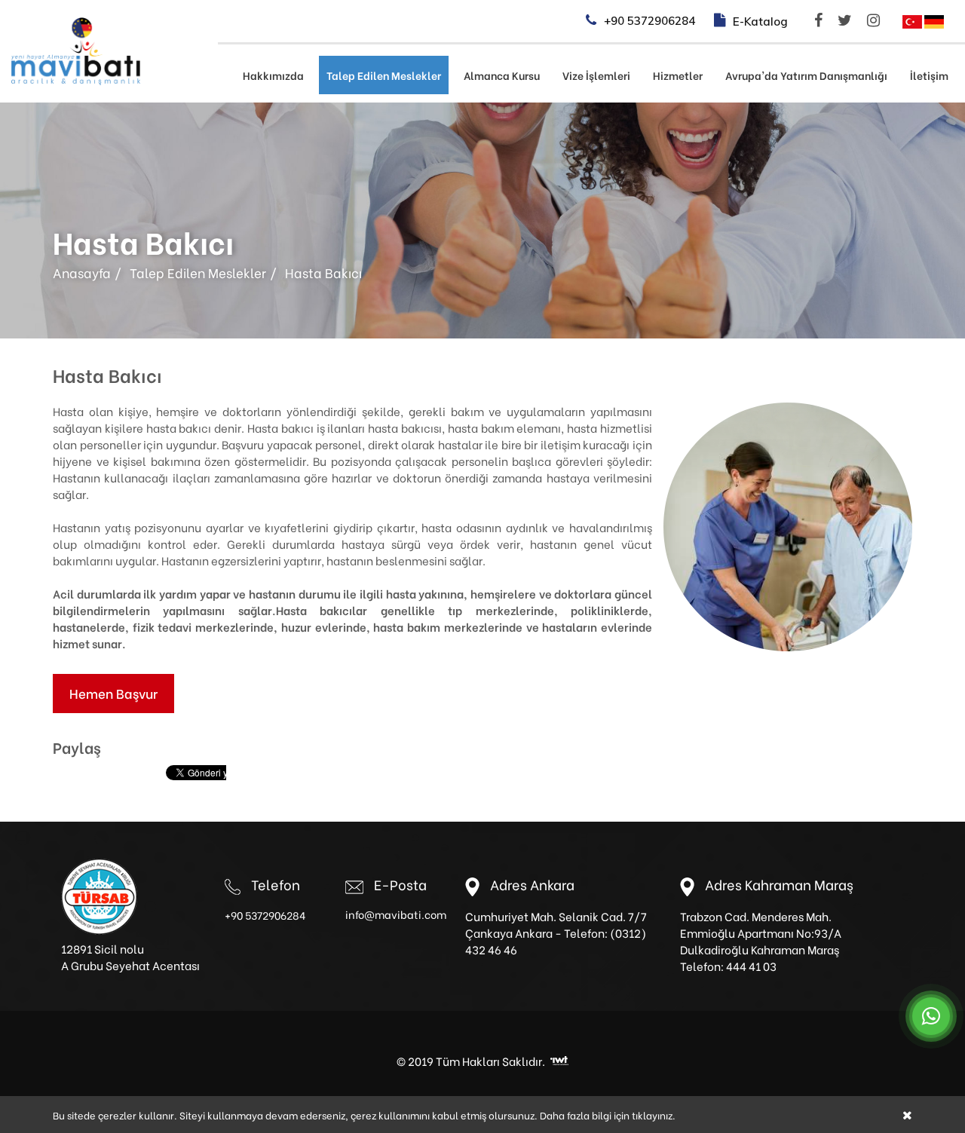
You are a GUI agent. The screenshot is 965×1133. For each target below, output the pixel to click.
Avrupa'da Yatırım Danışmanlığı (806, 75)
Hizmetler (678, 75)
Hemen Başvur (113, 693)
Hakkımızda (273, 75)
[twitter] (847, 20)
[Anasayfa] (75, 49)
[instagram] (875, 20)
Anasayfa (82, 272)
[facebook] (820, 20)
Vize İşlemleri (596, 75)
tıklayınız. (654, 1114)
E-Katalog (760, 21)
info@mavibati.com (395, 914)
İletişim (929, 75)
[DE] (934, 19)
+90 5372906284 (265, 915)
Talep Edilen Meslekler (383, 75)
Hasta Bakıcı (323, 272)
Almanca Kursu (502, 75)
